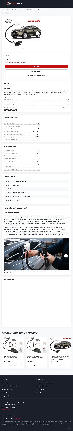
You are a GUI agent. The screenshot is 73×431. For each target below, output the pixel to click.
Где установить (41, 386)
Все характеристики (10, 109)
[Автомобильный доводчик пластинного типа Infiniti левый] (13, 345)
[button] (37, 33)
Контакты (39, 392)
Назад (6, 13)
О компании (6, 383)
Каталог (9, 9)
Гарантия (39, 379)
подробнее (13, 365)
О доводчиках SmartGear (10, 386)
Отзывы (4, 392)
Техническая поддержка (44, 383)
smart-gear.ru (18, 418)
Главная (3, 9)
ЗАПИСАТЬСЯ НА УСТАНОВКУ (36, 76)
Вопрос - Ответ (7, 396)
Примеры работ (7, 389)
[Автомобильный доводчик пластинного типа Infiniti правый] (37, 345)
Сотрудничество (42, 389)
